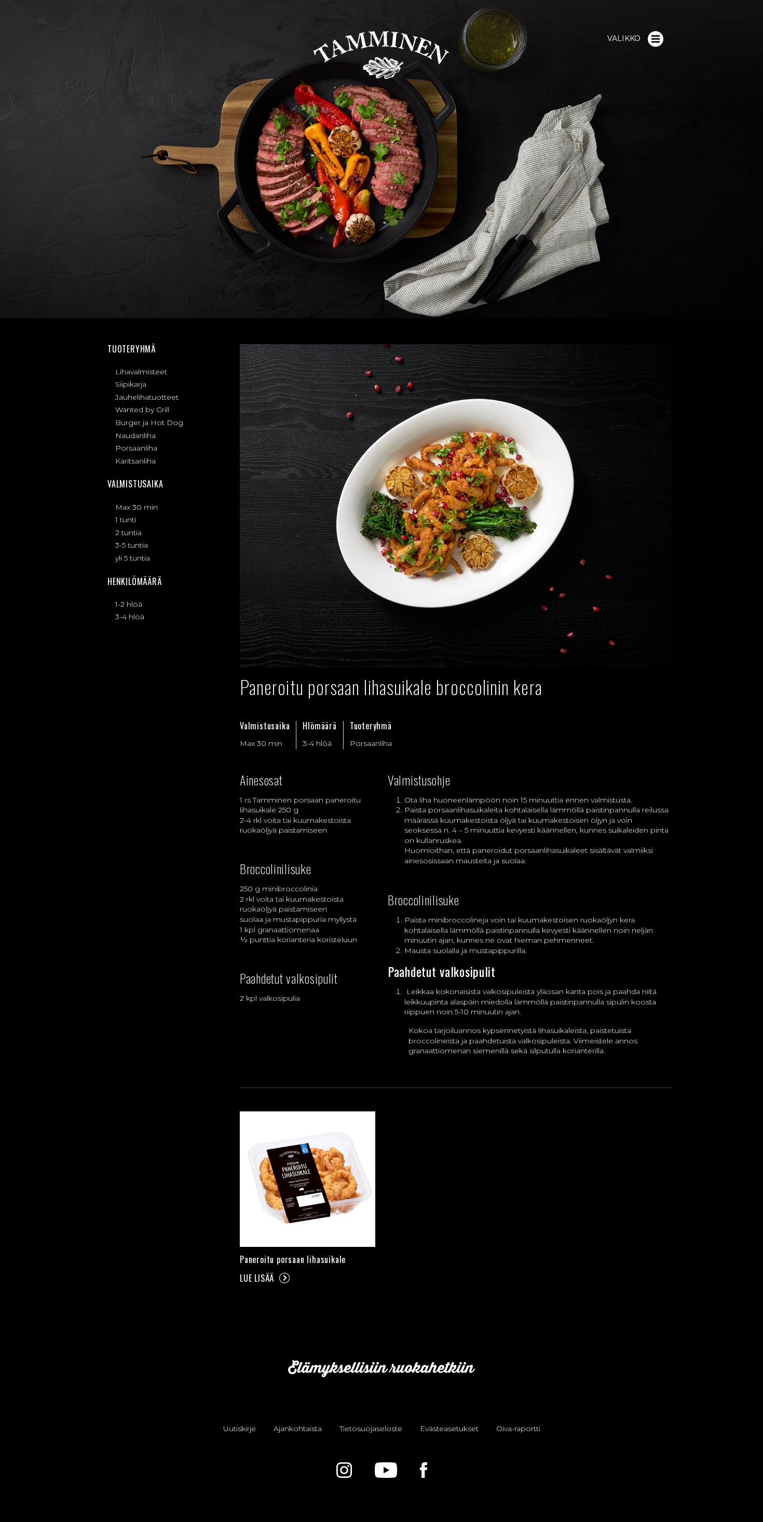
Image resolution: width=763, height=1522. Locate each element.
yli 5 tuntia (132, 558)
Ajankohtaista (298, 1428)
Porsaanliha (136, 448)
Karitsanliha (135, 461)
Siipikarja (130, 384)
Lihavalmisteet (141, 371)
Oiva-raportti (518, 1428)
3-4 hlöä (129, 616)
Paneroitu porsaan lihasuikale (293, 1259)
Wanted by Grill (142, 409)
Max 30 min (136, 507)
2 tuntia (128, 532)
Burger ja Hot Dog (149, 422)
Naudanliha (135, 435)
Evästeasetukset (449, 1428)
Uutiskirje (239, 1428)
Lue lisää (257, 1278)
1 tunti (125, 519)
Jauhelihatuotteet (147, 397)
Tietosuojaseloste (370, 1428)
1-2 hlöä (128, 604)
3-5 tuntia (131, 545)
